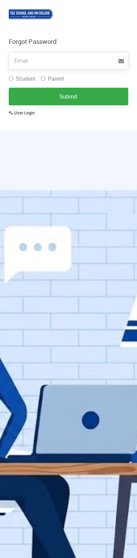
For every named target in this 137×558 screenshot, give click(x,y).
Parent (56, 78)
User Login (24, 113)
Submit (68, 96)
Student (26, 78)
